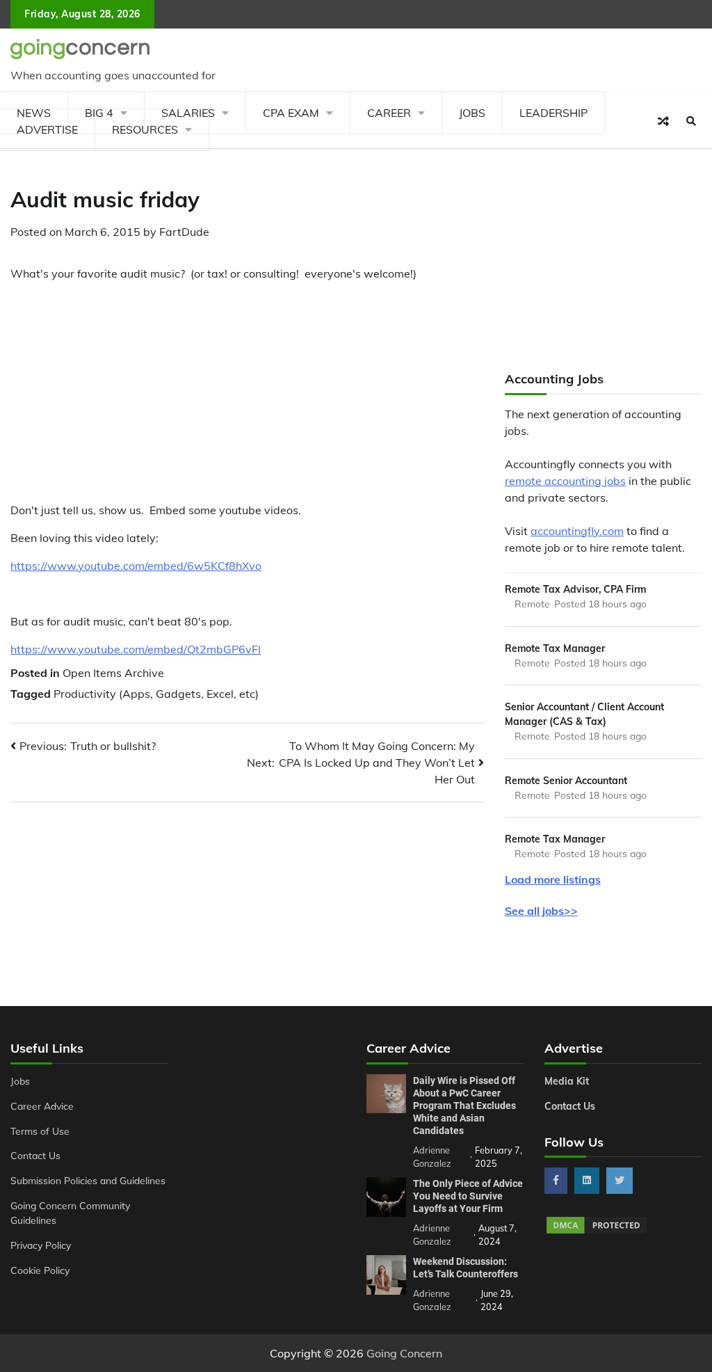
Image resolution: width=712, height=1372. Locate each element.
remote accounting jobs (565, 481)
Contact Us (35, 1155)
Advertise (47, 129)
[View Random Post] (663, 121)
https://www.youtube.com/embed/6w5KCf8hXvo (135, 566)
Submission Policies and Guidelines (87, 1180)
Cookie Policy (40, 1270)
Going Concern (404, 1353)
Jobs (472, 113)
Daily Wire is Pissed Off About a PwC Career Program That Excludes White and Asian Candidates (464, 1105)
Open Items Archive (113, 673)
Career (389, 113)
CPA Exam (291, 113)
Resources (145, 129)
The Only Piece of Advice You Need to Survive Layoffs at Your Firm (468, 1196)
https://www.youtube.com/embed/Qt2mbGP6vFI (135, 649)
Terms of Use (40, 1131)
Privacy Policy (40, 1245)
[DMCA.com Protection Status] (596, 1231)
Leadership (553, 113)
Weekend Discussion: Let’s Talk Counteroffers (465, 1267)
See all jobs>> (541, 911)
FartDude (184, 232)
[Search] (691, 121)
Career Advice (42, 1106)
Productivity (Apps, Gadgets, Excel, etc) (156, 694)
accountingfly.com (577, 531)
